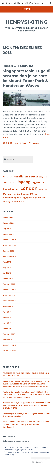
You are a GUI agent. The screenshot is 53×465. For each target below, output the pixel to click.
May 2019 (7, 229)
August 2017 (8, 306)
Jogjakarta (37, 182)
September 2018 (9, 256)
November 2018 (9, 245)
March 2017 (8, 329)
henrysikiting (26, 22)
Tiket (16, 202)
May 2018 (7, 267)
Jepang (23, 181)
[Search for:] (18, 160)
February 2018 (9, 284)
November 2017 (9, 295)
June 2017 (7, 317)
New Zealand (23, 194)
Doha (5, 182)
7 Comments (34, 143)
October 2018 (8, 251)
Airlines (6, 177)
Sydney (37, 197)
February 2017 (9, 334)
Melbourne (9, 194)
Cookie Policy (9, 454)
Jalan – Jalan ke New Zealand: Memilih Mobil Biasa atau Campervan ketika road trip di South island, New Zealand (26, 424)
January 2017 (8, 340)
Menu (28, 9)
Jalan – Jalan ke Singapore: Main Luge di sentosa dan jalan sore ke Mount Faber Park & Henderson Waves (26, 76)
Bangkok (42, 177)
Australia (17, 176)
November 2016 (9, 351)
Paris (33, 193)
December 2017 (9, 290)
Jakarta (12, 182)
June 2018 (7, 262)
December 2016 (9, 345)
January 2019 (8, 234)
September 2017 (9, 301)
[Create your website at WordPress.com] (26, 3)
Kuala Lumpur (11, 189)
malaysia (42, 189)
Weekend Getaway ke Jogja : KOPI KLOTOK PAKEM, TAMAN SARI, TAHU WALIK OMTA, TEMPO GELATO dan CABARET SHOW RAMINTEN (26, 405)
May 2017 (7, 323)
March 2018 (8, 279)
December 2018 (9, 240)
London (29, 188)
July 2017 (7, 312)
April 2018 (7, 273)
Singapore (26, 197)
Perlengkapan (11, 197)
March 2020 (8, 218)
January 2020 (9, 223)
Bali (26, 177)
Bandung (33, 177)
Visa (21, 201)
